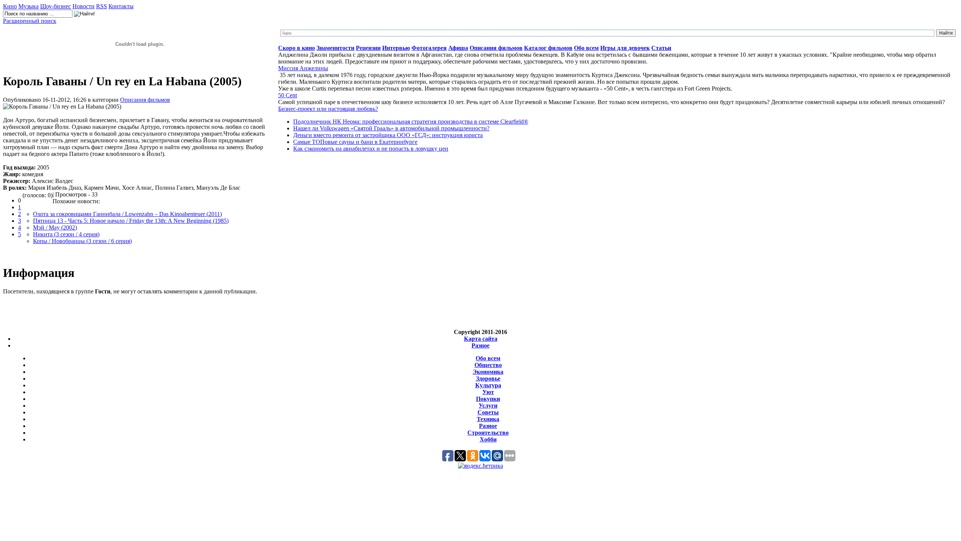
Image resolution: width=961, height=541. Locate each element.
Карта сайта (480, 338)
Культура (488, 385)
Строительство (488, 432)
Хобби (488, 439)
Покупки (488, 399)
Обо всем (488, 358)
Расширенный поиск (29, 21)
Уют (488, 392)
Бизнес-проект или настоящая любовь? (328, 109)
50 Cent (287, 95)
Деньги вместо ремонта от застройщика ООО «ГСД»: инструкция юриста (388, 135)
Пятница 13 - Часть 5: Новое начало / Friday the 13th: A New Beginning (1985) (131, 221)
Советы (488, 412)
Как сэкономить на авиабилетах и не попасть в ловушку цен (370, 148)
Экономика (488, 372)
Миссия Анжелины (303, 68)
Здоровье (488, 378)
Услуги (488, 405)
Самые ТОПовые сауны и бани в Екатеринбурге (355, 142)
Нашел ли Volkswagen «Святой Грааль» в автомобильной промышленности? (391, 128)
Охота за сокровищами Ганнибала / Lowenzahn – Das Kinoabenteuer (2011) (127, 214)
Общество (488, 365)
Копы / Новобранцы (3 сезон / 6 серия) (82, 241)
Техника (488, 419)
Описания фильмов (145, 100)
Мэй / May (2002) (55, 227)
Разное (480, 345)
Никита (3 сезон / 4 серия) (66, 234)
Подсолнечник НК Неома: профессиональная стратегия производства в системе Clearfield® (410, 121)
